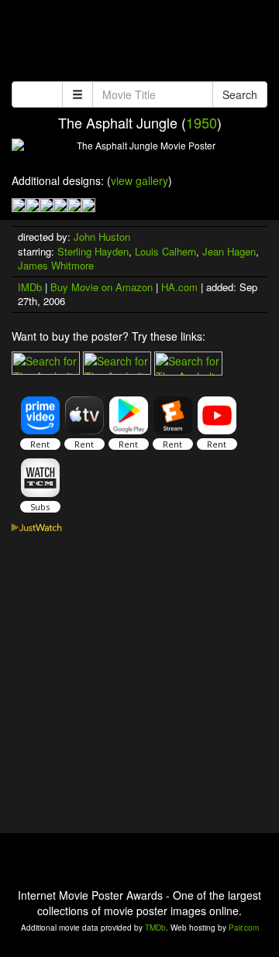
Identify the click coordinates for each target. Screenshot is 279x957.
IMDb (30, 287)
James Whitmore (56, 265)
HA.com (179, 287)
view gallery (139, 180)
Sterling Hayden (93, 251)
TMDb (155, 927)
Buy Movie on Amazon (101, 287)
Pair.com (244, 927)
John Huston (102, 236)
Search (239, 94)
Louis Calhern (165, 251)
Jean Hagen (229, 251)
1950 (201, 122)
